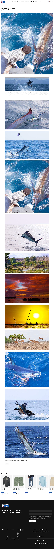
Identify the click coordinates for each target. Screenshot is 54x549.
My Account (18, 538)
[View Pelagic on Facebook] (6, 516)
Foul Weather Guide (7, 538)
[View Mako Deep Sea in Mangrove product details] (18, 481)
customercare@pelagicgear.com (40, 543)
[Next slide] (49, 481)
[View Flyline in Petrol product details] (30, 481)
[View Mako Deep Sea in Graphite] (16, 489)
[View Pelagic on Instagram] (2, 516)
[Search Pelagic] (47, 1)
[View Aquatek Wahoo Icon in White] (2, 489)
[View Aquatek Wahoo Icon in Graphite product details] (6, 481)
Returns (17, 534)
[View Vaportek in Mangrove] (38, 489)
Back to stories (7, 463)
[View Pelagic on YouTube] (4, 516)
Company (12, 529)
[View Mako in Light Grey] (50, 489)
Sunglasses (32, 1)
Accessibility (18, 536)
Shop (3, 529)
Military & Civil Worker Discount (13, 538)
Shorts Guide (7, 537)
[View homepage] (3, 2)
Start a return (40, 537)
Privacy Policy (41, 518)
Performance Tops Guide (7, 536)
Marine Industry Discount (12, 537)
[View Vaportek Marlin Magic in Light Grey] (43, 489)
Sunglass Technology (7, 539)
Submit (32, 521)
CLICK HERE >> (25, 460)
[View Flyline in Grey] (28, 489)
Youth (18, 1)
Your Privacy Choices (22, 530)
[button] (52, 1)
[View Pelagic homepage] (5, 505)
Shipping (18, 533)
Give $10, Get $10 (13, 539)
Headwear (22, 1)
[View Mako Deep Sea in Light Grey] (19, 489)
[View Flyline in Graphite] (31, 489)
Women (15, 1)
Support (18, 529)
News (2, 10)
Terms (44, 518)
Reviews (18, 537)
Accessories (27, 1)
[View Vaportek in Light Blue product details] (43, 481)
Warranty (18, 535)
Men (12, 1)
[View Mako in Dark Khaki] (53, 489)
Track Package (18, 532)
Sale (36, 1)
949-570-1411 (40, 540)
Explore (39, 1)
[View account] (50, 1)
